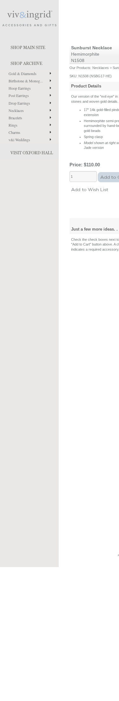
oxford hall (29, 151)
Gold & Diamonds (22, 73)
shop (29, 62)
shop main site (29, 46)
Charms (14, 132)
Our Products (79, 68)
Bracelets (15, 117)
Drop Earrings (19, 103)
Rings (13, 125)
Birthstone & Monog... (26, 80)
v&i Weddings (19, 139)
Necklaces (16, 110)
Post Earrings (19, 95)
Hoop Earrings (20, 88)
